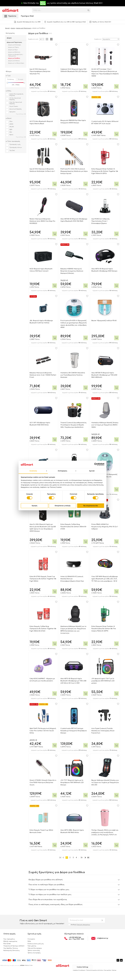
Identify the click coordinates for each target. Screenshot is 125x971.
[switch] (51, 497)
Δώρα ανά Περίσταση (14, 42)
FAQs (29, 941)
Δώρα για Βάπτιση (14, 52)
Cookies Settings (82, 967)
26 (81, 857)
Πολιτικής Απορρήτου (83, 924)
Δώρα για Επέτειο (14, 60)
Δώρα (9, 38)
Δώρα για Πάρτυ (13, 47)
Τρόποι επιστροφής (34, 953)
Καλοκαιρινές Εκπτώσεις (11, 950)
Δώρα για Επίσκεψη (14, 45)
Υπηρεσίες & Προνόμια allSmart (13, 946)
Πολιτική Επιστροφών (35, 948)
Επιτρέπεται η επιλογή (62, 505)
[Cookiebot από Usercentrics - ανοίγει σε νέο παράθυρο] (95, 464)
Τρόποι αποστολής (34, 950)
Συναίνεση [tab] (33, 471)
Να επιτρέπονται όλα (90, 505)
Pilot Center (7, 943)
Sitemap (114, 970)
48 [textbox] (41, 39)
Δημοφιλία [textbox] (106, 39)
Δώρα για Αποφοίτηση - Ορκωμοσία (15, 55)
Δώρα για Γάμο (13, 49)
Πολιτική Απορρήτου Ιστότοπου (94, 970)
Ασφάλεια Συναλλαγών (79, 970)
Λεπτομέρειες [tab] (62, 471)
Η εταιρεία (31, 939)
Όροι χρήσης (32, 946)
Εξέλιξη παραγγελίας (10, 941)
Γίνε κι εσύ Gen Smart (42, 922)
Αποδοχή (80, 924)
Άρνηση (34, 505)
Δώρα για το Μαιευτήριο (16, 63)
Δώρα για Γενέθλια (14, 58)
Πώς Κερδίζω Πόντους (10, 948)
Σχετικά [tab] (91, 471)
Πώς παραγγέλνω (9, 939)
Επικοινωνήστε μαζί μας (36, 943)
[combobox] (110, 39)
